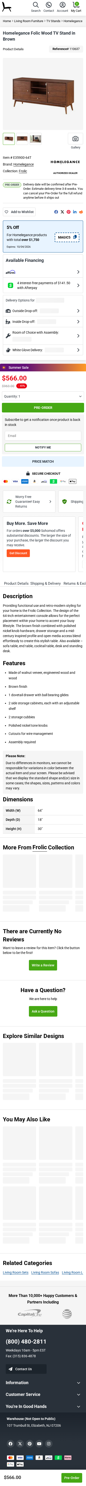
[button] (36, 8)
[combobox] (43, 396)
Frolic (23, 171)
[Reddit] (81, 212)
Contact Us (23, 1369)
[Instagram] (49, 1444)
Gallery (75, 147)
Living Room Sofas (45, 1272)
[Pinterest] (68, 212)
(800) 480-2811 (26, 1341)
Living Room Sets (15, 1272)
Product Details (13, 49)
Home (7, 21)
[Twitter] (62, 212)
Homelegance (23, 164)
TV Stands (53, 21)
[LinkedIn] (75, 212)
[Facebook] (56, 212)
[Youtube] (39, 1444)
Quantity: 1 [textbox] (12, 396)
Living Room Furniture (28, 21)
